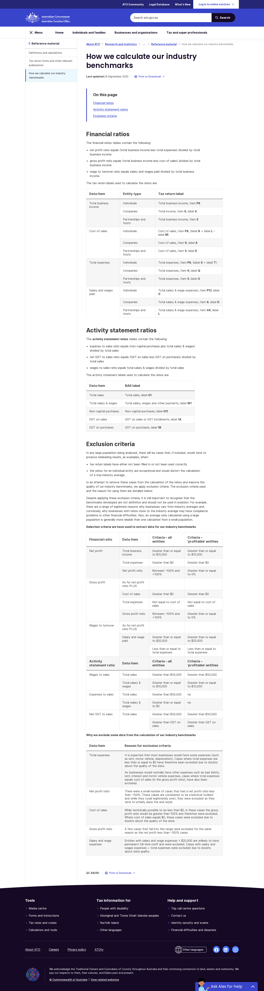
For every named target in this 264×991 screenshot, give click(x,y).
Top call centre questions (188, 908)
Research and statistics (121, 44)
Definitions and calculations (45, 52)
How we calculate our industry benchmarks (47, 75)
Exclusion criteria (105, 116)
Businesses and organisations (136, 32)
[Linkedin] (226, 949)
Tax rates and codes (43, 923)
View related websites (105, 979)
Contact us (178, 915)
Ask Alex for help (226, 986)
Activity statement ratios (110, 109)
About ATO (93, 44)
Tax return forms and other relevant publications (50, 63)
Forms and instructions (44, 915)
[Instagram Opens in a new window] (235, 949)
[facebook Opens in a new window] (216, 949)
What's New (183, 4)
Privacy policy (77, 949)
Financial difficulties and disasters (193, 930)
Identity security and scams (189, 923)
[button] (149, 76)
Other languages (111, 930)
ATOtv (99, 949)
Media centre (38, 908)
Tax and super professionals (186, 32)
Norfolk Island (109, 923)
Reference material (164, 44)
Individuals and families (89, 32)
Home (59, 32)
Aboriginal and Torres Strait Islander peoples (129, 915)
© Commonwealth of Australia (68, 979)
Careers (54, 949)
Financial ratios (103, 103)
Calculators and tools (43, 930)
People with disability (114, 908)
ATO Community (133, 4)
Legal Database (159, 4)
